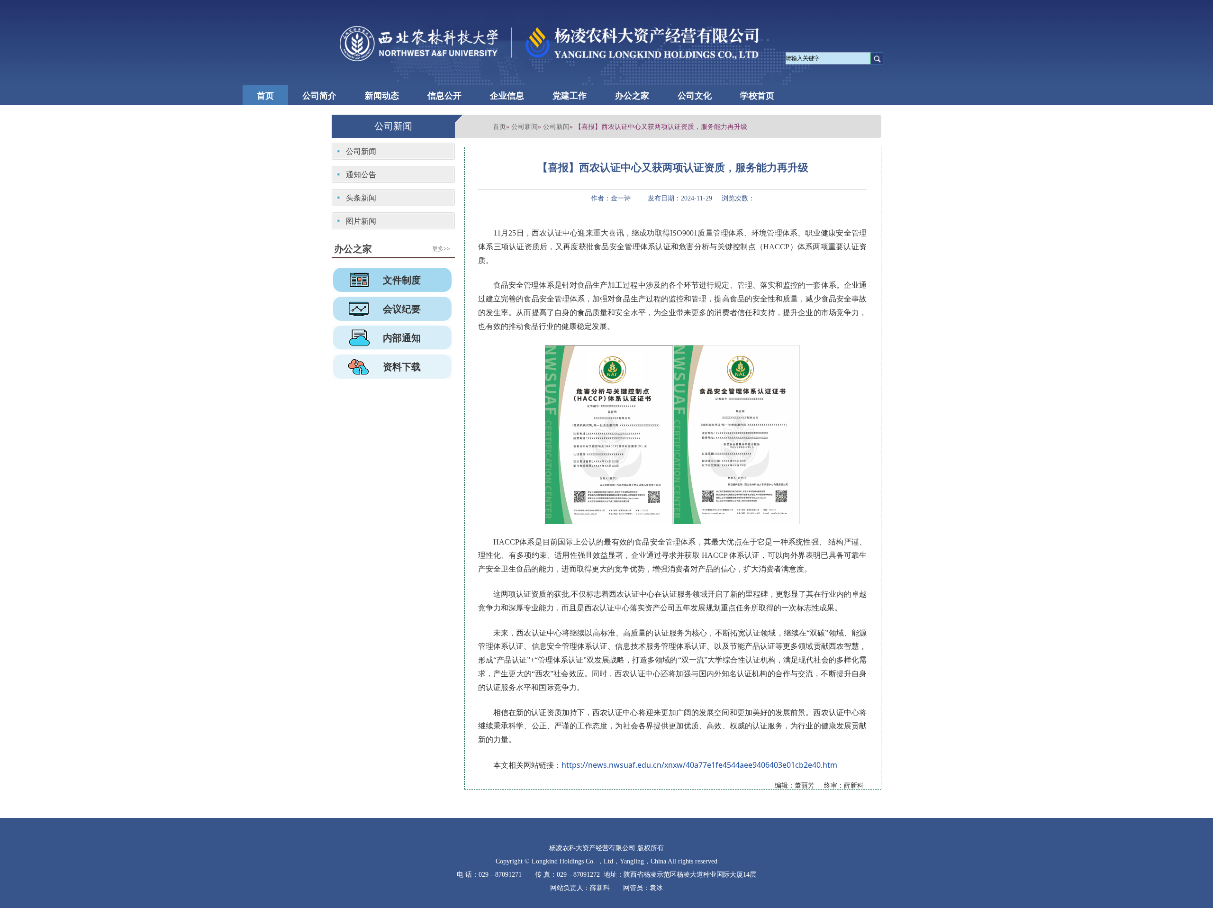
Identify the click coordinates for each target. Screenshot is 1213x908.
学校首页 (757, 95)
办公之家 (632, 95)
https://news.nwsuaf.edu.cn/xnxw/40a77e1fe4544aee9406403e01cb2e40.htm (699, 765)
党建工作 (569, 95)
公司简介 (319, 95)
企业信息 (507, 95)
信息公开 (444, 95)
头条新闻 (361, 197)
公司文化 (695, 95)
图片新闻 (361, 221)
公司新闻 (524, 126)
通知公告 (361, 174)
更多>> (441, 249)
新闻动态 (382, 95)
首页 (265, 95)
